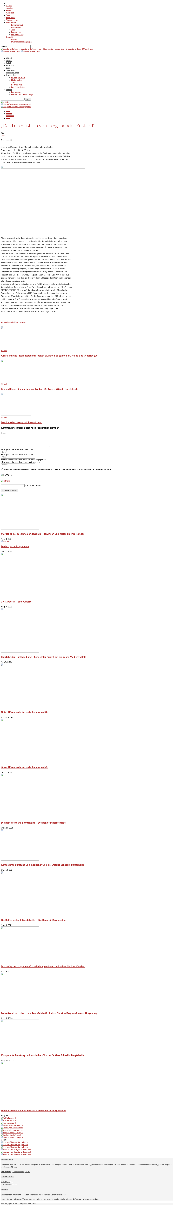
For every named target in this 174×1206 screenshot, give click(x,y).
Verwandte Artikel (7, 322)
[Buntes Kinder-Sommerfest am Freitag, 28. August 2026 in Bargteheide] (16, 382)
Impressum (15, 39)
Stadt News (10, 18)
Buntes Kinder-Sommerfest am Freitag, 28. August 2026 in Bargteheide (39, 389)
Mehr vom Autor (20, 322)
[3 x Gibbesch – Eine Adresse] (20, 597)
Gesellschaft (9, 113)
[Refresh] (5, 481)
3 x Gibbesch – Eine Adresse (16, 602)
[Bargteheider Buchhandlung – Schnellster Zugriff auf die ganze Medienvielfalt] (20, 652)
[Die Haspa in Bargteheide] (5, 541)
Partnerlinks (16, 32)
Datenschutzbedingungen (21, 42)
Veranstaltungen (12, 20)
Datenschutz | (18, 1172)
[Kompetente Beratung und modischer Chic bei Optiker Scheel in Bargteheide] (20, 860)
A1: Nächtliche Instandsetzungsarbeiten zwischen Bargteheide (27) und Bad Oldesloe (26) (49, 356)
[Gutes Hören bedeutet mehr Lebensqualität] (20, 707)
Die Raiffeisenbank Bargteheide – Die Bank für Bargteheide (33, 823)
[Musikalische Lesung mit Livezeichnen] (16, 415)
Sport (8, 15)
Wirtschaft (10, 13)
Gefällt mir (15, 1182)
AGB (27, 1172)
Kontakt (9, 37)
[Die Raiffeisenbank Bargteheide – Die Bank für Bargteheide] (20, 818)
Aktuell (9, 5)
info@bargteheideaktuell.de (86, 1199)
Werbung (17, 1195)
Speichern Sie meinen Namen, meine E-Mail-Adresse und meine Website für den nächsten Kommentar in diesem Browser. (58, 469)
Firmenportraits (17, 25)
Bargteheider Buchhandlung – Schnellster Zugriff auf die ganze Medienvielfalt (43, 657)
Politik (8, 10)
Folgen (15, 1184)
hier (11, 1199)
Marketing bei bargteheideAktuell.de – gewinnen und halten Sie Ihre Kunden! (43, 534)
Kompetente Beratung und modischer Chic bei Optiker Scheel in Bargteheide (42, 865)
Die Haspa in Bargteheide (15, 546)
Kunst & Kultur (10, 116)
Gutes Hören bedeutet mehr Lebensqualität (24, 712)
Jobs (13, 30)
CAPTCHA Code (32, 486)
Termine (9, 8)
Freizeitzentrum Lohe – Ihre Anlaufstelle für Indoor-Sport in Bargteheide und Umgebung (49, 1013)
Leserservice (11, 22)
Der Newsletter (17, 34)
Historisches (16, 27)
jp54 (3, 135)
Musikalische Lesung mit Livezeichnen (21, 422)
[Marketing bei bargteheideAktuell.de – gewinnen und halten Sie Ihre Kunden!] (20, 529)
